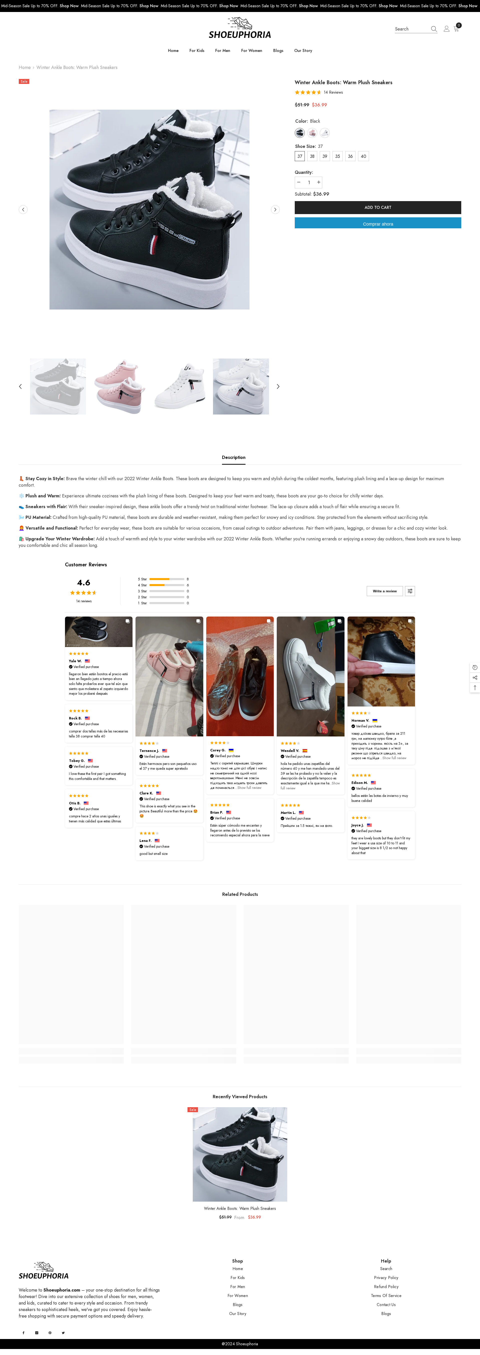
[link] (71, 1051)
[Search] (416, 29)
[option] (149, 210)
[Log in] (447, 29)
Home (25, 67)
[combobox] (411, 29)
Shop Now (69, 6)
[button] (23, 209)
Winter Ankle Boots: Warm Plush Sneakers (240, 1208)
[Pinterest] (50, 1333)
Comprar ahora (378, 224)
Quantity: (304, 172)
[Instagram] (37, 1333)
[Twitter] (63, 1333)
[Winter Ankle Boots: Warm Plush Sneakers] (240, 1154)
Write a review (385, 591)
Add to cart (378, 207)
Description (234, 457)
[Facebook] (23, 1333)
